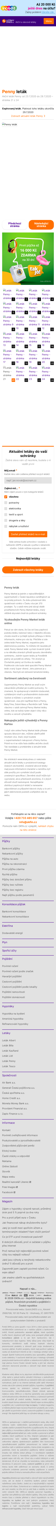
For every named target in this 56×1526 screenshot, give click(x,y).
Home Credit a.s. (11, 1098)
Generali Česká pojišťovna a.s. (18, 1087)
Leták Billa (7, 1045)
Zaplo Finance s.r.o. (12, 1113)
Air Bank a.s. (9, 1082)
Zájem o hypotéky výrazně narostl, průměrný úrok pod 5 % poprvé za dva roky (26, 1210)
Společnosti (9, 1075)
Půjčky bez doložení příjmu (17, 879)
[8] (47, 307)
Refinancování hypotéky (15, 1023)
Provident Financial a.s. (14, 1108)
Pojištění (7, 958)
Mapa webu (8, 1176)
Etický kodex (9, 1150)
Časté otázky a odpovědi (16, 1156)
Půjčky (6, 841)
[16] (47, 339)
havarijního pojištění (39, 1439)
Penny (8, 91)
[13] (8, 339)
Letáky (6, 1033)
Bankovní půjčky (11, 848)
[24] (47, 373)
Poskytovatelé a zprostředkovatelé (21, 1140)
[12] (47, 322)
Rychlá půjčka (9, 874)
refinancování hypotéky (11, 1509)
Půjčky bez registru (12, 889)
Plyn (4, 942)
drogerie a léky (16, 520)
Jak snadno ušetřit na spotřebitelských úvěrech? (23, 1279)
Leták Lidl (7, 1055)
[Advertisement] (28, 56)
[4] (47, 294)
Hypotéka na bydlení (13, 1013)
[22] (21, 373)
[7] (34, 307)
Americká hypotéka (12, 1018)
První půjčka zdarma (13, 869)
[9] (8, 320)
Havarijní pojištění (12, 976)
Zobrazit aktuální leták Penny (27, 115)
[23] (34, 373)
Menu (49, 21)
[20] (47, 356)
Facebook (7, 1192)
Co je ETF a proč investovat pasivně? (22, 1236)
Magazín (7, 1201)
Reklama (6, 1161)
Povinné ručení (10, 966)
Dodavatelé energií (12, 933)
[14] (21, 339)
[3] (34, 294)
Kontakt (6, 1130)
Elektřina (7, 925)
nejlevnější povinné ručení (12, 1433)
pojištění (50, 1385)
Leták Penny (9, 1061)
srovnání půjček (32, 1332)
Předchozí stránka (14, 225)
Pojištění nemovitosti (13, 991)
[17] (8, 356)
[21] (8, 373)
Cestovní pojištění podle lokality (19, 986)
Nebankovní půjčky (12, 853)
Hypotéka (6, 1478)
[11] (34, 320)
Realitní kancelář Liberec (15, 1181)
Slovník (6, 1171)
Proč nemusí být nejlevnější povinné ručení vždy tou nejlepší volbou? (25, 1252)
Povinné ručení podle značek (17, 971)
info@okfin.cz (28, 822)
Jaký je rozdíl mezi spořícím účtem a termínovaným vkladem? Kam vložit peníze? (26, 1229)
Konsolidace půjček (13, 904)
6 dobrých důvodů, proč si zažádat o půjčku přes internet (26, 1244)
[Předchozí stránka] (15, 169)
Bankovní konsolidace (14, 911)
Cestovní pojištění (12, 981)
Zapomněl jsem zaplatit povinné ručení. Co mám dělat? (25, 1270)
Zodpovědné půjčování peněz (18, 1145)
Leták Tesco (8, 1066)
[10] (21, 322)
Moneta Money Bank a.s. (15, 1103)
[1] (8, 294)
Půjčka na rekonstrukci (14, 863)
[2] (21, 294)
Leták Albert (9, 1040)
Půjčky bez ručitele (12, 884)
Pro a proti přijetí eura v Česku (19, 1217)
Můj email (9, 470)
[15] (34, 339)
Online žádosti (10, 1166)
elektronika (14, 508)
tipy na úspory (32, 1405)
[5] (8, 307)
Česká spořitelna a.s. (13, 1092)
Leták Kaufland (10, 1050)
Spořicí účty (9, 950)
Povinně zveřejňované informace (20, 1135)
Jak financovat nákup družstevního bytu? (24, 1222)
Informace (8, 1122)
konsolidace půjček (10, 1338)
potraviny (13, 502)
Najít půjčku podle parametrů (18, 895)
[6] (21, 307)
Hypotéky (8, 1006)
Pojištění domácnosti (13, 997)
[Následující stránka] (41, 169)
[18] (21, 356)
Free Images (8, 1187)
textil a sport (15, 514)
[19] (34, 356)
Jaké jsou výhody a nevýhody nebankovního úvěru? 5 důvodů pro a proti (26, 1261)
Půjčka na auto (10, 858)
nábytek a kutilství (18, 526)
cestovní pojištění (34, 1464)
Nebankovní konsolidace (15, 916)
